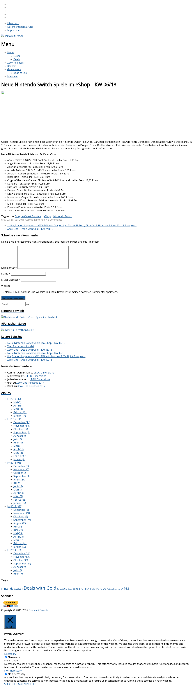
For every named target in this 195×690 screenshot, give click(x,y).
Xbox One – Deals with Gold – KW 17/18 (29, 359)
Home (10, 52)
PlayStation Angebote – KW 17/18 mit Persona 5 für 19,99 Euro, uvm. (46, 356)
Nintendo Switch (62, 216)
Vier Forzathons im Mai (20, 346)
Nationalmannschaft (115, 589)
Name (5, 273)
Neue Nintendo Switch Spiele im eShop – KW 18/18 (36, 343)
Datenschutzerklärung (20, 26)
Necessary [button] (10, 653)
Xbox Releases (15, 62)
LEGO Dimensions (44, 372)
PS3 (126, 588)
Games (29, 219)
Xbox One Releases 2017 (30, 382)
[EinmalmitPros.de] (12, 36)
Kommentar (9, 267)
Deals (16, 59)
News (16, 56)
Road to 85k (20, 73)
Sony (59, 589)
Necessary (14, 657)
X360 (64, 588)
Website (6, 285)
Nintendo (39, 219)
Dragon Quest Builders (28, 216)
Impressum (13, 30)
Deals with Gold (40, 588)
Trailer (93, 589)
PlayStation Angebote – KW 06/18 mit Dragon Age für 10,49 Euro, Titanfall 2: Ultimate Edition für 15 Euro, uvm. (71, 225)
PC (97, 589)
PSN (87, 588)
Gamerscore (14, 69)
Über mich (13, 23)
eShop (47, 216)
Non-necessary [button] (13, 670)
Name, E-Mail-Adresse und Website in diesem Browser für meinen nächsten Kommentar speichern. (61, 292)
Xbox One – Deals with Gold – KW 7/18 (30, 229)
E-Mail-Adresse (10, 279)
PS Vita (103, 588)
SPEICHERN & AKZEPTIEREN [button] (20, 684)
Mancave (12, 76)
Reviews (11, 66)
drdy (3, 219)
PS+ (83, 588)
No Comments (54, 219)
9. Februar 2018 (16, 219)
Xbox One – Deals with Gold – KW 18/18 (29, 349)
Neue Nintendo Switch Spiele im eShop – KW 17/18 (36, 353)
